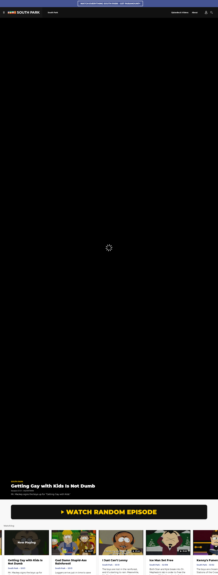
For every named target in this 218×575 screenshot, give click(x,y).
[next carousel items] (212, 549)
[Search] (211, 12)
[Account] (206, 12)
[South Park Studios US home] (24, 13)
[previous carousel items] (5, 549)
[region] (109, 248)
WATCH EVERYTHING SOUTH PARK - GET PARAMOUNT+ (110, 3)
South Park (17, 481)
